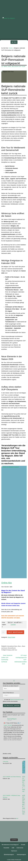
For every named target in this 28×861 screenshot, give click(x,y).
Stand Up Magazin (12, 718)
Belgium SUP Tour (18, 66)
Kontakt (23, 844)
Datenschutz (20, 847)
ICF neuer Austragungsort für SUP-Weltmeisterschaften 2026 (20, 660)
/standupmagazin (21, 854)
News (15, 646)
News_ (19, 646)
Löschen (13, 624)
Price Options (4, 624)
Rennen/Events (12, 648)
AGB (13, 847)
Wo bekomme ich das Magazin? (10, 844)
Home (10, 48)
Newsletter (6, 847)
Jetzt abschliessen (15, 632)
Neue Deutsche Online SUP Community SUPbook (6, 658)
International (10, 646)
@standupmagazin (9, 854)
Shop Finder (11, 637)
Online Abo (6, 582)
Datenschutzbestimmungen (17, 699)
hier (17, 818)
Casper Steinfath (8, 725)
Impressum (14, 850)
